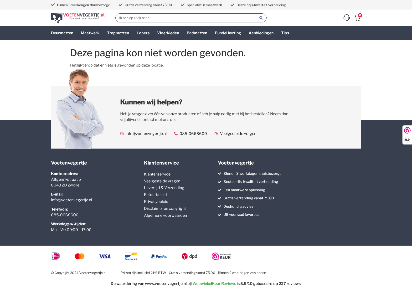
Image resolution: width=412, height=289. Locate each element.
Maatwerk (90, 33)
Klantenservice (157, 174)
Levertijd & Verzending (164, 188)
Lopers (143, 33)
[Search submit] (261, 18)
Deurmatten (62, 33)
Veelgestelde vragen (162, 181)
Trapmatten (118, 33)
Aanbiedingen (261, 33)
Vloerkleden (168, 33)
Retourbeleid (155, 194)
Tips (285, 33)
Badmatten (197, 33)
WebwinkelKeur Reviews (214, 283)
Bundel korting (228, 33)
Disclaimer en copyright (165, 208)
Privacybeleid (156, 201)
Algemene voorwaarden (165, 215)
